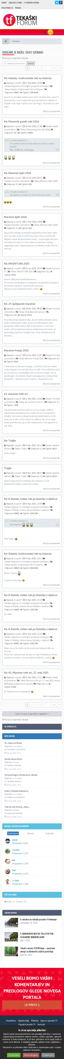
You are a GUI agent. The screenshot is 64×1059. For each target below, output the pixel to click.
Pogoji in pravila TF (27, 1024)
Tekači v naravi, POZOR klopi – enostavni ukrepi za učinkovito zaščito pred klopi (37, 949)
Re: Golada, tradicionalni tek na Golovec (28, 78)
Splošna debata (14, 765)
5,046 (25, 883)
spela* (19, 83)
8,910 (25, 843)
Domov (4, 2)
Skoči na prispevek (51, 111)
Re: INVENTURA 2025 (16, 263)
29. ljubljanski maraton (35, 311)
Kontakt (41, 1024)
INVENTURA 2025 (25, 271)
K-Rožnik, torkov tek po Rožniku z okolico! (29, 510)
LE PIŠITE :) (32, 1005)
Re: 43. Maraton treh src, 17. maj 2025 (26, 672)
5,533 (25, 853)
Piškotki (34, 1020)
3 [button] (35, 68)
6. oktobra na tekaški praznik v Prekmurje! (38, 919)
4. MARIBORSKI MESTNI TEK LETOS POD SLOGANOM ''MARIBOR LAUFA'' (36, 935)
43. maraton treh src (16, 394)
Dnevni (30, 833)
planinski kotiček (14, 813)
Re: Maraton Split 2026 (17, 173)
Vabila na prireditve (16, 797)
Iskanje (31, 63)
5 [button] (44, 68)
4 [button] (39, 68)
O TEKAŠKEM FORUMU (31, 2)
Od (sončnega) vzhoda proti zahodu (20, 775)
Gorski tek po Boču (13, 759)
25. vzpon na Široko (13, 743)
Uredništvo (11, 1020)
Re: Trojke (10, 440)
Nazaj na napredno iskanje (16, 58)
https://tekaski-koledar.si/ (16, 791)
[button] (59, 68)
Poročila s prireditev (16, 749)
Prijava (18, 8)
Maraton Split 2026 (48, 181)
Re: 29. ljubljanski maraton (19, 303)
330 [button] (54, 68)
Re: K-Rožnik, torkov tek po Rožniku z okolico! (30, 498)
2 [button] (31, 68)
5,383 (25, 863)
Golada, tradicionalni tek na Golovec (26, 89)
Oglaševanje (23, 1020)
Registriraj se (7, 8)
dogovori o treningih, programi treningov (30, 86)
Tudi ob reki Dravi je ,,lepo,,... (17, 806)
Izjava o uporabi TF (49, 1020)
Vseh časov (13, 833)
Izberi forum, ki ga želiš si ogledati (31, 713)
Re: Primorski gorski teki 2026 (21, 121)
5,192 (25, 873)
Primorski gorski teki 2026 (37, 129)
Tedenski (49, 833)
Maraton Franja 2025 (16, 350)
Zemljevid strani (15, 2)
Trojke (24, 448)
